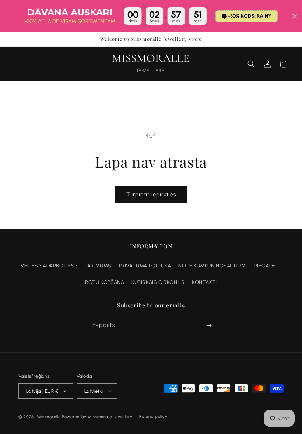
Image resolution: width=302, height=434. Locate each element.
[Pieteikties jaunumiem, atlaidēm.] (209, 325)
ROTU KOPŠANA (104, 282)
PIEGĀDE (265, 266)
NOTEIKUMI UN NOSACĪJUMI (212, 266)
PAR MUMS (98, 266)
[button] (15, 64)
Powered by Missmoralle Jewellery (97, 417)
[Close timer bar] (295, 16)
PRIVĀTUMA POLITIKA (145, 266)
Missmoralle (48, 417)
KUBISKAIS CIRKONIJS (158, 282)
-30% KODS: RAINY (249, 16)
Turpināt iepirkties (151, 194)
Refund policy (153, 416)
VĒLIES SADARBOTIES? (49, 266)
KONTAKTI (204, 282)
